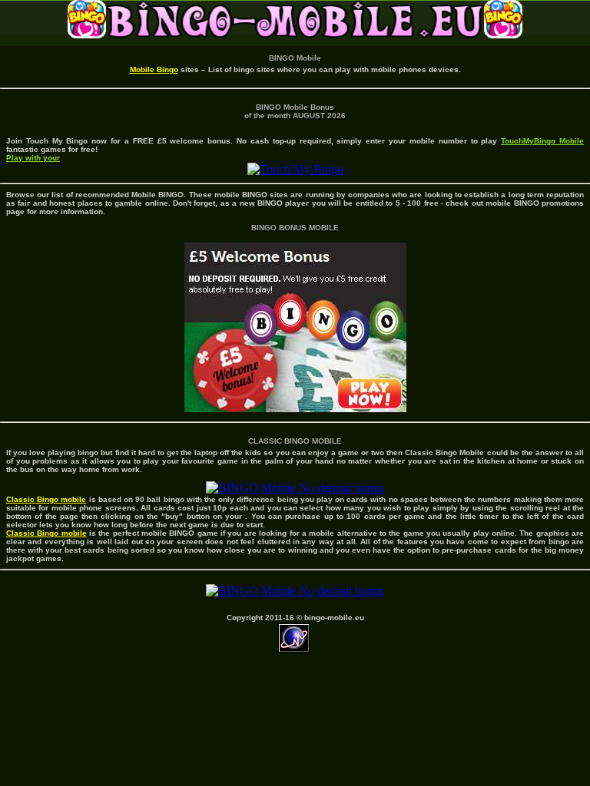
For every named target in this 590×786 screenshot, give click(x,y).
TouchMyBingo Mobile (542, 141)
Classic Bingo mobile (46, 499)
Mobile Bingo (154, 69)
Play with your (33, 158)
